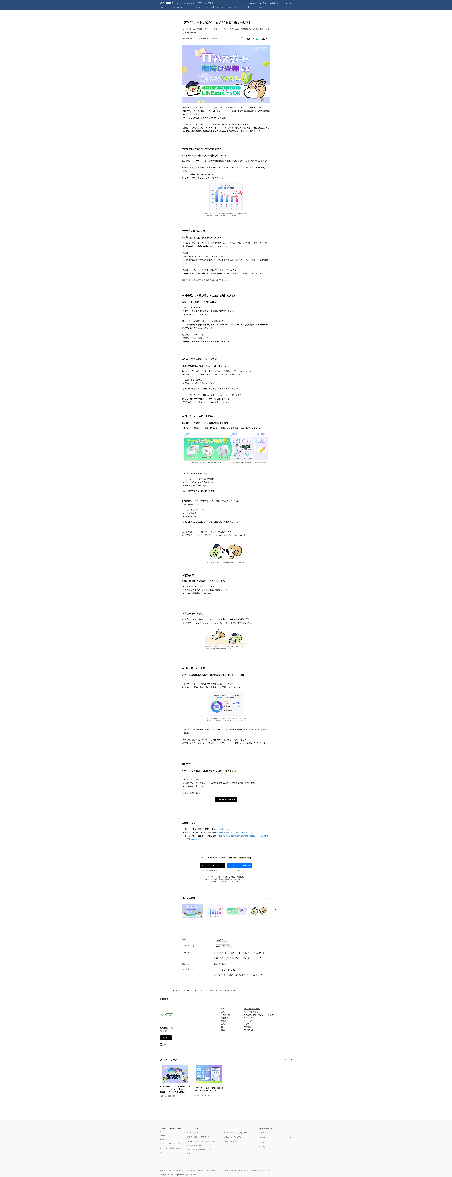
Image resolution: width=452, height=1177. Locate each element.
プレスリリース (174, 990)
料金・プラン (164, 1139)
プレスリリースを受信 (258, 3)
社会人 (247, 953)
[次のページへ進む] (275, 909)
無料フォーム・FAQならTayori (233, 1137)
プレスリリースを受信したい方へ (170, 1144)
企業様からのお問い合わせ (239, 1171)
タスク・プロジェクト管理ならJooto (235, 1133)
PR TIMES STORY (192, 1133)
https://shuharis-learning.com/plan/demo (236, 832)
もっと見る (288, 1060)
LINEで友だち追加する (226, 799)
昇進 (237, 958)
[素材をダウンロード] (263, 39)
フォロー (166, 1038)
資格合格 (219, 958)
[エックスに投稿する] (248, 39)
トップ (163, 990)
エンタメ (197, 7)
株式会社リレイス (190, 990)
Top (161, 7)
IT (239, 953)
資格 (232, 953)
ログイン (284, 3)
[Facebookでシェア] (253, 39)
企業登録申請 (273, 3)
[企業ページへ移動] (167, 1015)
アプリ (188, 7)
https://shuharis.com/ (224, 829)
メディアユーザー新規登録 (239, 865)
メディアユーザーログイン (212, 865)
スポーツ (260, 7)
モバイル (180, 7)
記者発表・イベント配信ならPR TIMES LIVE (201, 1141)
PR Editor (190, 1154)
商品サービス (221, 940)
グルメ (252, 7)
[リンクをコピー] (268, 39)
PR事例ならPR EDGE (230, 1141)
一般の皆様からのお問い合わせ (260, 1171)
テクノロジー (170, 7)
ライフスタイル (232, 7)
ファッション (220, 7)
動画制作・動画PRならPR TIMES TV (198, 1137)
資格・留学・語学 (223, 946)
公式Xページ (263, 1142)
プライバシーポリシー (176, 1171)
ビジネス (244, 7)
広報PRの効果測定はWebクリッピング (199, 1150)
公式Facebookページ (265, 1133)
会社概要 (163, 1171)
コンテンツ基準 (190, 1171)
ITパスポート (221, 953)
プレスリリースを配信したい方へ (170, 1148)
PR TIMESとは (164, 1135)
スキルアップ (259, 953)
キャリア (257, 958)
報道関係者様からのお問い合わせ (217, 1171)
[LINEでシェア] (257, 39)
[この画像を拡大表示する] (192, 911)
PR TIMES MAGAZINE (194, 1145)
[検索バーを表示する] (290, 3)
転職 (229, 958)
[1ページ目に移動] (268, 898)
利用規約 (201, 1171)
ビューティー (207, 7)
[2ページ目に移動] (269, 898)
